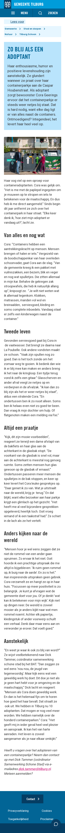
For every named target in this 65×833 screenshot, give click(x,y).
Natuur (8, 34)
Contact (31, 799)
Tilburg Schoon (27, 34)
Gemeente (11, 28)
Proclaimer (46, 819)
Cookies (47, 810)
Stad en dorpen (32, 28)
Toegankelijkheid (18, 819)
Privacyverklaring (18, 810)
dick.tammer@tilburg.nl (34, 769)
